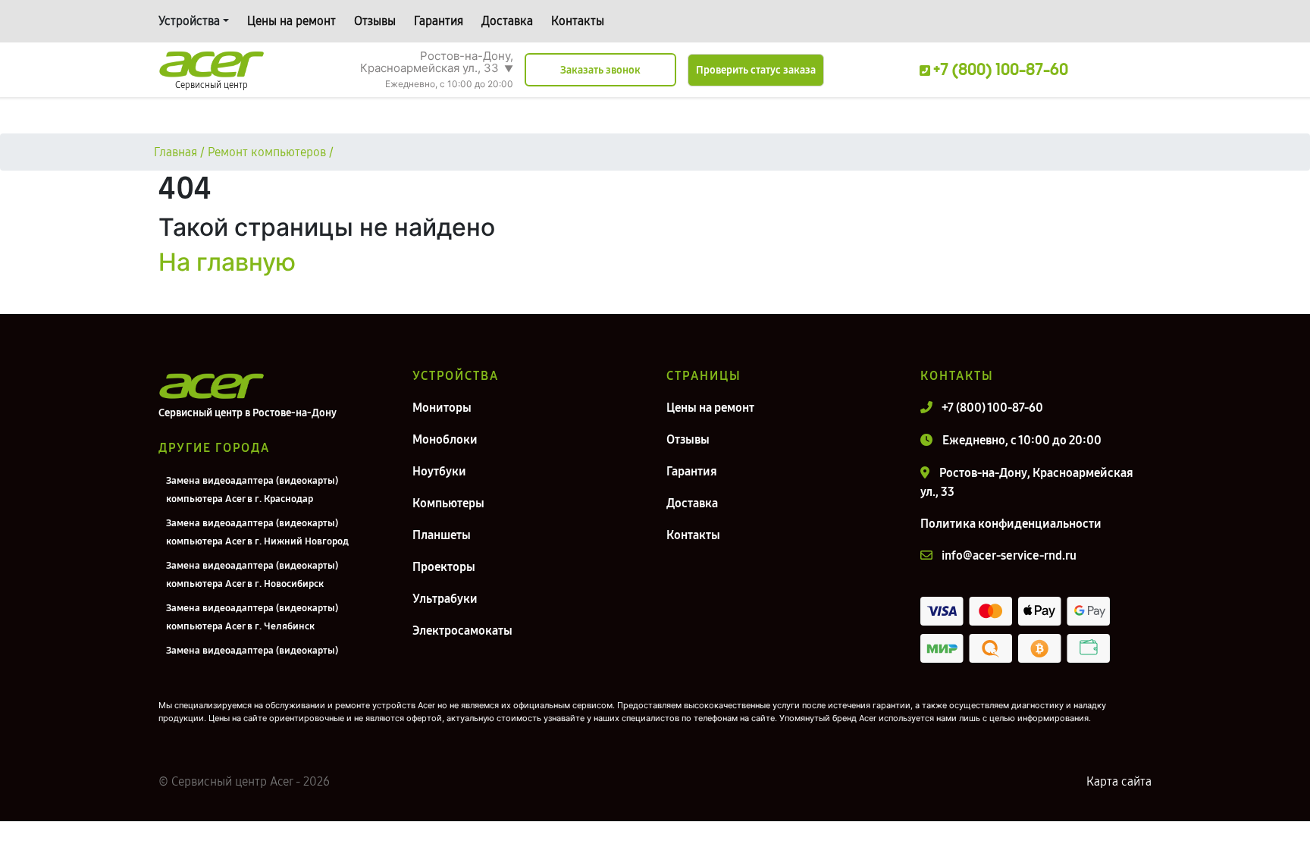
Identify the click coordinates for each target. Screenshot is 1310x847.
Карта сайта (1119, 781)
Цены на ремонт (291, 21)
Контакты (577, 21)
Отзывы (375, 21)
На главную (227, 262)
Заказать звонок (600, 70)
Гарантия (438, 21)
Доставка (507, 21)
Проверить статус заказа (756, 70)
